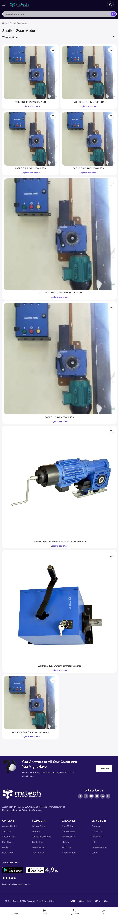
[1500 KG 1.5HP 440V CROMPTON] (88, 72)
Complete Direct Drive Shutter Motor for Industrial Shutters (59, 541)
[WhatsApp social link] (108, 796)
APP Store (66, 847)
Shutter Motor (68, 831)
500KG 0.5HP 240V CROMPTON (30, 168)
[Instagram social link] (86, 796)
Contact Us (37, 842)
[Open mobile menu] (4, 5)
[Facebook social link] (80, 796)
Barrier (5, 847)
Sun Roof (6, 831)
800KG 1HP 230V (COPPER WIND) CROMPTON (59, 292)
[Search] (113, 14)
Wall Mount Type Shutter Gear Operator (30, 732)
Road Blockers (68, 836)
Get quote (104, 768)
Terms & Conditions (41, 836)
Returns (36, 831)
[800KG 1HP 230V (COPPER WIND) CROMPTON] (59, 234)
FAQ (94, 842)
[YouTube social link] (91, 796)
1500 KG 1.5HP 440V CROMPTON (88, 102)
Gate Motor (7, 852)
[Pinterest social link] (97, 796)
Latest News (38, 847)
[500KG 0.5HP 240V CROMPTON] (30, 139)
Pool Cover (7, 842)
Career (95, 852)
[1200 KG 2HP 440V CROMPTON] (30, 72)
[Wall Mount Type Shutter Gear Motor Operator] (59, 607)
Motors (65, 842)
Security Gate (9, 836)
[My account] (110, 5)
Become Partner (99, 847)
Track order (97, 836)
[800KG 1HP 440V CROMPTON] (59, 358)
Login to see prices (31, 106)
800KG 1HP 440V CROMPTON (59, 417)
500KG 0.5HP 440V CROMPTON (88, 168)
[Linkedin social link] (102, 796)
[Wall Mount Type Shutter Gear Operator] (30, 702)
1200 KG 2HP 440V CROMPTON (30, 102)
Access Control (9, 826)
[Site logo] (19, 4)
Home (5, 23)
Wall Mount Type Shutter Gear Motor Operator (59, 666)
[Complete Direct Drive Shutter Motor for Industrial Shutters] (59, 483)
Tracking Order (69, 852)
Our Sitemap (38, 852)
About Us (96, 826)
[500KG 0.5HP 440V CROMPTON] (88, 139)
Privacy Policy (38, 826)
